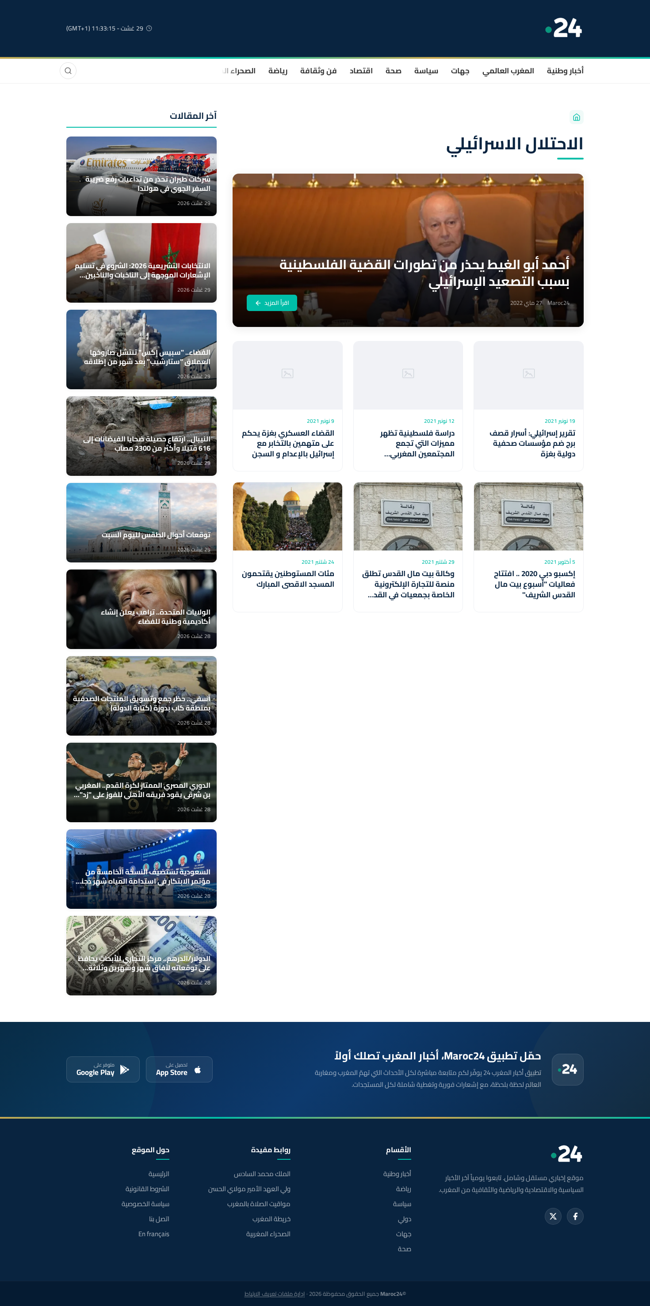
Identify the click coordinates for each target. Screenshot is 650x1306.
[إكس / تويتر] (553, 1216)
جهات (460, 71)
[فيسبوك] (575, 1216)
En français (153, 1234)
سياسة (426, 71)
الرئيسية (159, 1174)
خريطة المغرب (271, 1219)
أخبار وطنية (565, 71)
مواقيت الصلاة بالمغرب (258, 1204)
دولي (404, 1219)
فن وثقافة (318, 71)
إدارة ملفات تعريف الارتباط (275, 1293)
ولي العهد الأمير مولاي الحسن (249, 1189)
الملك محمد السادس (262, 1174)
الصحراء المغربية (228, 71)
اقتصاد (361, 71)
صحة (393, 71)
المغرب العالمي (508, 71)
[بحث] (68, 70)
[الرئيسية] (577, 117)
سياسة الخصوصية (145, 1204)
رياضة (277, 71)
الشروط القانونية (147, 1189)
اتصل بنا (159, 1219)
